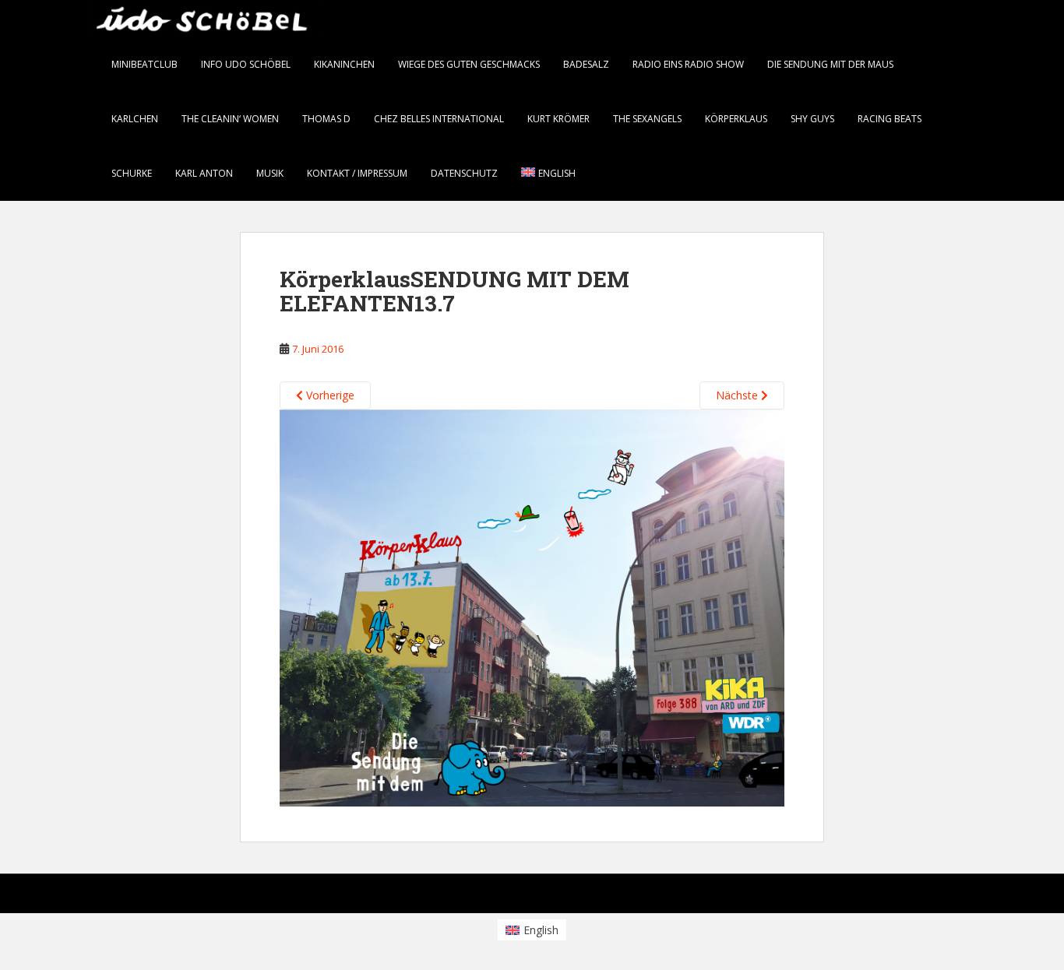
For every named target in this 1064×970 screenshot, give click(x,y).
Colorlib (851, 897)
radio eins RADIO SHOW (688, 64)
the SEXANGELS (647, 118)
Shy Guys (812, 118)
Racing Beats (889, 118)
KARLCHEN (134, 118)
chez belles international (439, 118)
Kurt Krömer (558, 118)
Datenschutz (464, 173)
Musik (270, 173)
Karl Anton (204, 173)
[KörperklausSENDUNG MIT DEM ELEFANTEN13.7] (532, 606)
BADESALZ (586, 64)
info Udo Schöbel (246, 64)
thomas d (326, 118)
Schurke (131, 173)
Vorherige (328, 395)
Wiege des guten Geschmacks (469, 64)
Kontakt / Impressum (357, 173)
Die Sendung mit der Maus (830, 64)
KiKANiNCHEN (344, 64)
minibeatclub (144, 64)
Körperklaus (736, 118)
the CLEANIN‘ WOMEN (230, 118)
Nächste (738, 395)
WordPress (951, 897)
